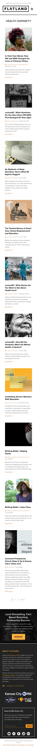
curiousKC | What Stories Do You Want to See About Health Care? (18, 288)
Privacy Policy (14, 745)
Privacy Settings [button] (7, 745)
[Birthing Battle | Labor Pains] (18, 490)
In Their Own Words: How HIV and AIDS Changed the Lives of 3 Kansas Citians (17, 58)
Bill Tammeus (10, 567)
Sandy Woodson (23, 64)
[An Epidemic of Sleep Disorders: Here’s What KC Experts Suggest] (18, 152)
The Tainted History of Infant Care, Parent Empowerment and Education (18, 231)
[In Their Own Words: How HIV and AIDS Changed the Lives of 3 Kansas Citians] (18, 39)
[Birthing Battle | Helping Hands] (18, 434)
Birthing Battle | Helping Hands (16, 452)
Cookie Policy (22, 745)
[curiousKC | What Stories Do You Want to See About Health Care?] (18, 268)
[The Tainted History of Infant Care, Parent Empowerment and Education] (18, 211)
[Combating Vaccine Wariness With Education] (18, 380)
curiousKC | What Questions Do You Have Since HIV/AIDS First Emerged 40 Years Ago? (18, 115)
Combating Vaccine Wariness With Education (18, 398)
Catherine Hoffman (12, 457)
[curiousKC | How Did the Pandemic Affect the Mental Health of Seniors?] (18, 325)
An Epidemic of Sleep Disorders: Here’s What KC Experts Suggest (17, 172)
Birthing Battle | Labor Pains (18, 507)
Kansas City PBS (15, 655)
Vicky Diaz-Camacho (12, 64)
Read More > (9, 77)
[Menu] (32, 9)
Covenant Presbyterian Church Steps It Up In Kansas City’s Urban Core (18, 561)
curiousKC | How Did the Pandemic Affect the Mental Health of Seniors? (17, 345)
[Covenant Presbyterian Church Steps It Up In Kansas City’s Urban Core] (18, 542)
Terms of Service (30, 745)
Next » (23, 600)
